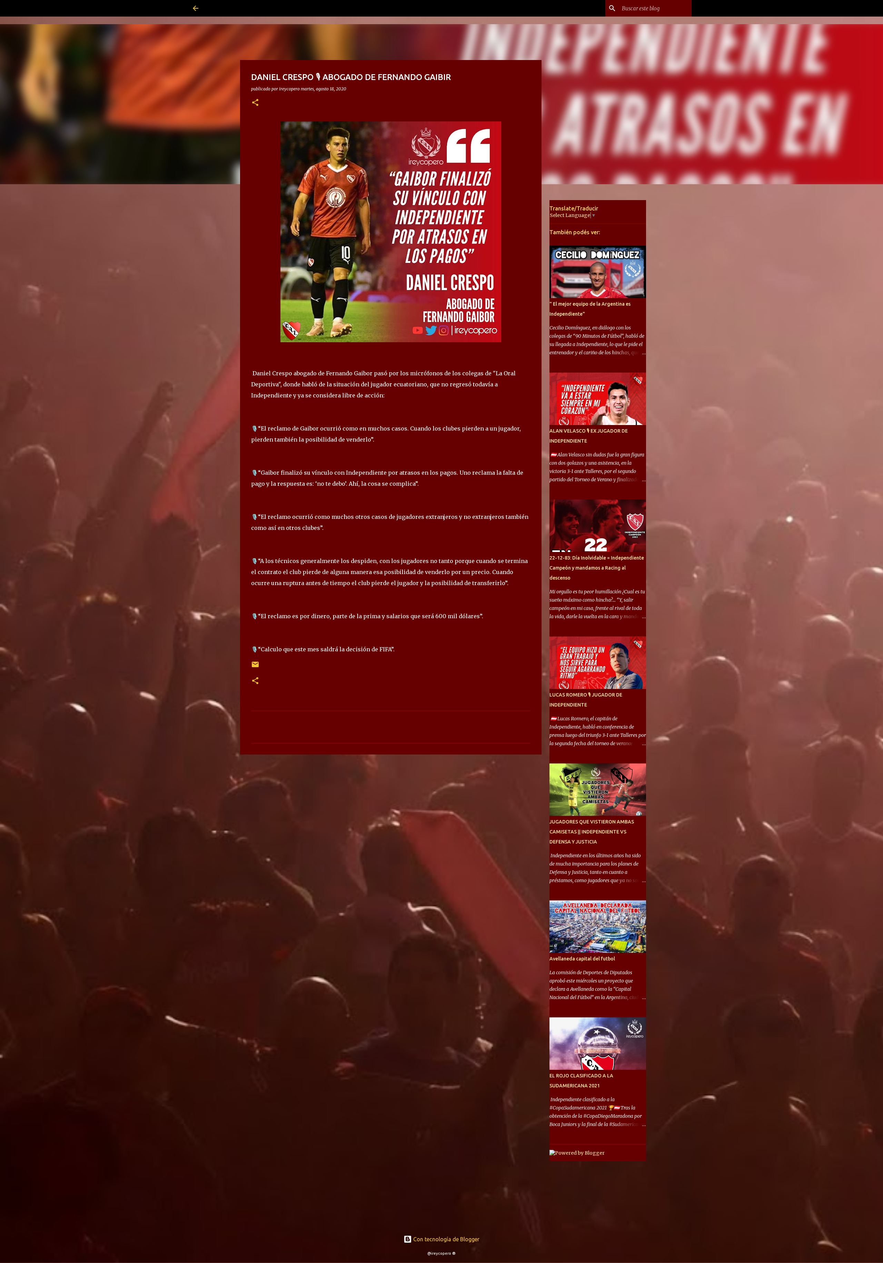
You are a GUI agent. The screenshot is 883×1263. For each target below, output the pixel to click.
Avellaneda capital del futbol (582, 958)
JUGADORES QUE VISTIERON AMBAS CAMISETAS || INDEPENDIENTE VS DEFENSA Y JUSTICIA (591, 832)
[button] (255, 103)
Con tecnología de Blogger (445, 1239)
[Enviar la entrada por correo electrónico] (255, 667)
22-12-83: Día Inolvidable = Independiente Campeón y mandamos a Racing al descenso (596, 568)
